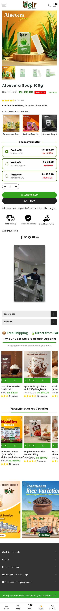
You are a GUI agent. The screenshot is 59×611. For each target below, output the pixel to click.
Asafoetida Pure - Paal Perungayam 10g (43, 388)
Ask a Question (10, 230)
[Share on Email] (33, 237)
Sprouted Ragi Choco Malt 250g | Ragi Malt (14, 388)
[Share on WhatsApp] (37, 237)
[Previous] (6, 38)
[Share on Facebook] (21, 237)
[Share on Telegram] (29, 237)
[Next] (52, 38)
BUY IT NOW (29, 200)
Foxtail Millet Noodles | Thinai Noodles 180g (42, 453)
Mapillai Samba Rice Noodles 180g (13, 453)
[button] (8, 100)
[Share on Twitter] (25, 237)
